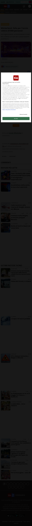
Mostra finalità (23, 114)
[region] (16, 97)
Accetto (16, 118)
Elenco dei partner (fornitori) (9, 109)
